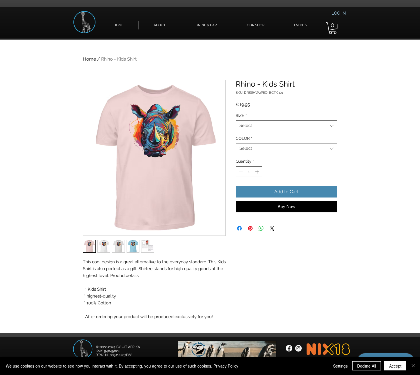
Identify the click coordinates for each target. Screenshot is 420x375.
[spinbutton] (249, 172)
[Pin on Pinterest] (250, 228)
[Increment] (257, 172)
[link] (333, 28)
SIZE (241, 115)
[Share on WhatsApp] (261, 228)
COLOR (244, 138)
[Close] (413, 365)
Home (89, 59)
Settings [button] (340, 366)
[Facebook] (289, 348)
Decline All (366, 366)
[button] (160, 25)
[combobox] (286, 125)
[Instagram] (298, 348)
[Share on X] (272, 228)
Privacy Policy (225, 366)
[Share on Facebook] (239, 228)
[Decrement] (240, 172)
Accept (395, 366)
